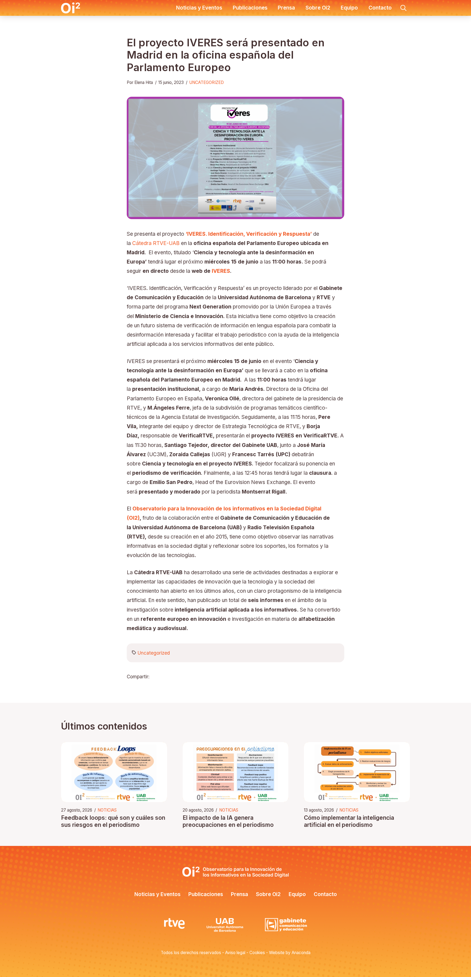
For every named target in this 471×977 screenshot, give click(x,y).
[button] (403, 8)
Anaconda (301, 952)
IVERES (221, 271)
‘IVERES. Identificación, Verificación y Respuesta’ (249, 234)
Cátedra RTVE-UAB (156, 243)
